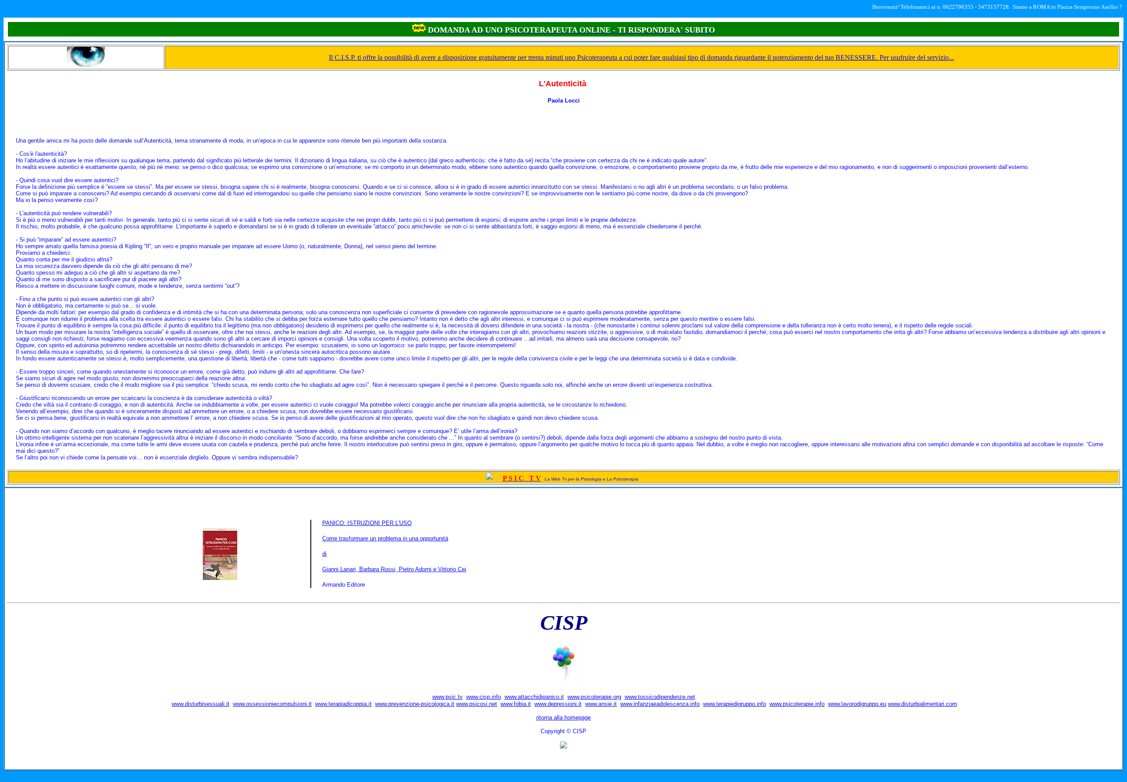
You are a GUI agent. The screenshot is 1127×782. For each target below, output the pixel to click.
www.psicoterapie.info (797, 704)
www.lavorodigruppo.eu (857, 704)
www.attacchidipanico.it (534, 697)
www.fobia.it (516, 704)
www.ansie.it (601, 704)
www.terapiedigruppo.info (734, 704)
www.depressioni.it (558, 704)
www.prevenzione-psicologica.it (414, 704)
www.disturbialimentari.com (922, 704)
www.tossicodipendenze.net (660, 697)
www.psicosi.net (476, 704)
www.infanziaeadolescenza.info (660, 704)
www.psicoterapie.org (594, 697)
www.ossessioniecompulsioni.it (272, 704)
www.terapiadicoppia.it (343, 704)
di (324, 554)
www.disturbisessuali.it (200, 704)
